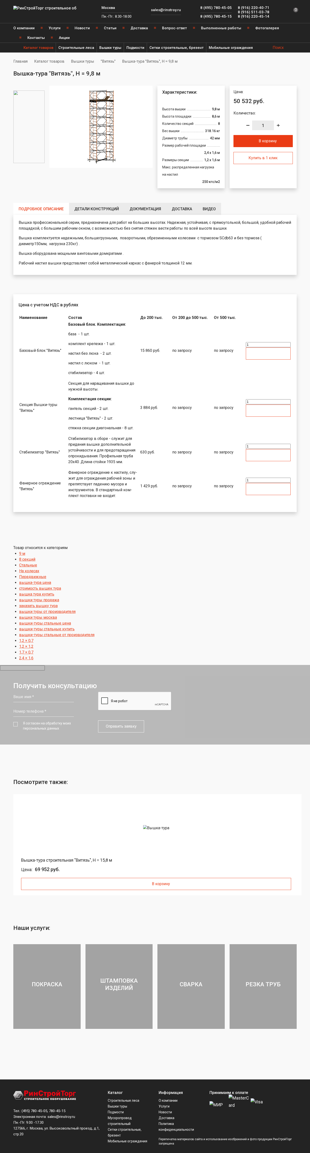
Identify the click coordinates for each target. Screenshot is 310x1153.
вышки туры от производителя (47, 611)
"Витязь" (108, 61)
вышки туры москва (38, 617)
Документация (145, 209)
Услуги (55, 28)
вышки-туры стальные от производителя (56, 635)
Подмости (135, 47)
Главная (20, 61)
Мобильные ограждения (231, 47)
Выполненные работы (221, 28)
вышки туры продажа (39, 600)
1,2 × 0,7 (26, 640)
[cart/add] (268, 353)
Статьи (110, 28)
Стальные (28, 565)
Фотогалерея (267, 28)
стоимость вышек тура (40, 588)
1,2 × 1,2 (26, 646)
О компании (24, 28)
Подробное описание (41, 209)
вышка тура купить (36, 594)
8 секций (27, 559)
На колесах (29, 571)
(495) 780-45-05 (34, 1111)
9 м (22, 553)
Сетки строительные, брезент (176, 47)
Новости (82, 28)
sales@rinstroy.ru (166, 10)
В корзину (268, 141)
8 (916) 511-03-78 (253, 12)
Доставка (139, 28)
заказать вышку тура (38, 605)
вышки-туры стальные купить (47, 629)
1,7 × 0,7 (26, 652)
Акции (64, 38)
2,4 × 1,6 (26, 658)
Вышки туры (110, 47)
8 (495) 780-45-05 (216, 8)
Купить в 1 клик (263, 158)
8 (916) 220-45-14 (253, 16)
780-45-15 (57, 1111)
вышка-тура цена (35, 582)
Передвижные (32, 576)
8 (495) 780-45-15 (216, 16)
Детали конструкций (96, 209)
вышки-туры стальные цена (45, 623)
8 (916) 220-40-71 (253, 8)
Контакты (36, 38)
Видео (209, 209)
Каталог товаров (38, 47)
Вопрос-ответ (174, 28)
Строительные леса (76, 47)
